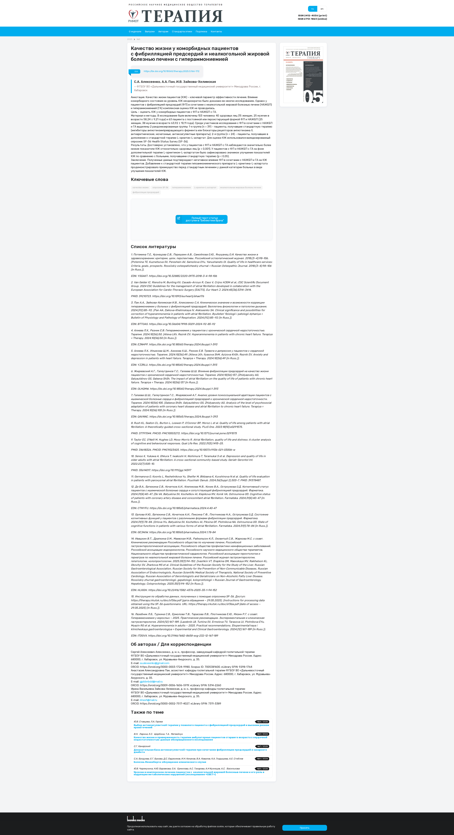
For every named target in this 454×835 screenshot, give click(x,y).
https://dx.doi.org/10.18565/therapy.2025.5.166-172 (171, 71)
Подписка (201, 31)
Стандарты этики (182, 31)
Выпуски (150, 31)
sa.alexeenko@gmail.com (154, 663)
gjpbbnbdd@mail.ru (151, 681)
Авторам (163, 31)
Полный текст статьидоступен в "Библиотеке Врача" (205, 219)
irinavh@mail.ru (148, 700)
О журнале (135, 31)
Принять (304, 827)
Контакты (216, 31)
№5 (138, 39)
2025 (129, 39)
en (322, 8)
